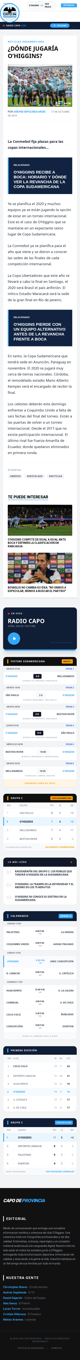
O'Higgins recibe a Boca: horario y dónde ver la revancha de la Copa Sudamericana (40, 179)
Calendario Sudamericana (59, 847)
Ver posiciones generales (60, 1171)
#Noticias (55, 476)
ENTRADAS (69, 5)
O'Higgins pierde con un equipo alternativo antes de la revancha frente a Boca (39, 331)
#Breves (15, 476)
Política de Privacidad (31, 1348)
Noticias (14, 41)
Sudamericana (33, 41)
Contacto (56, 1348)
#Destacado (35, 476)
